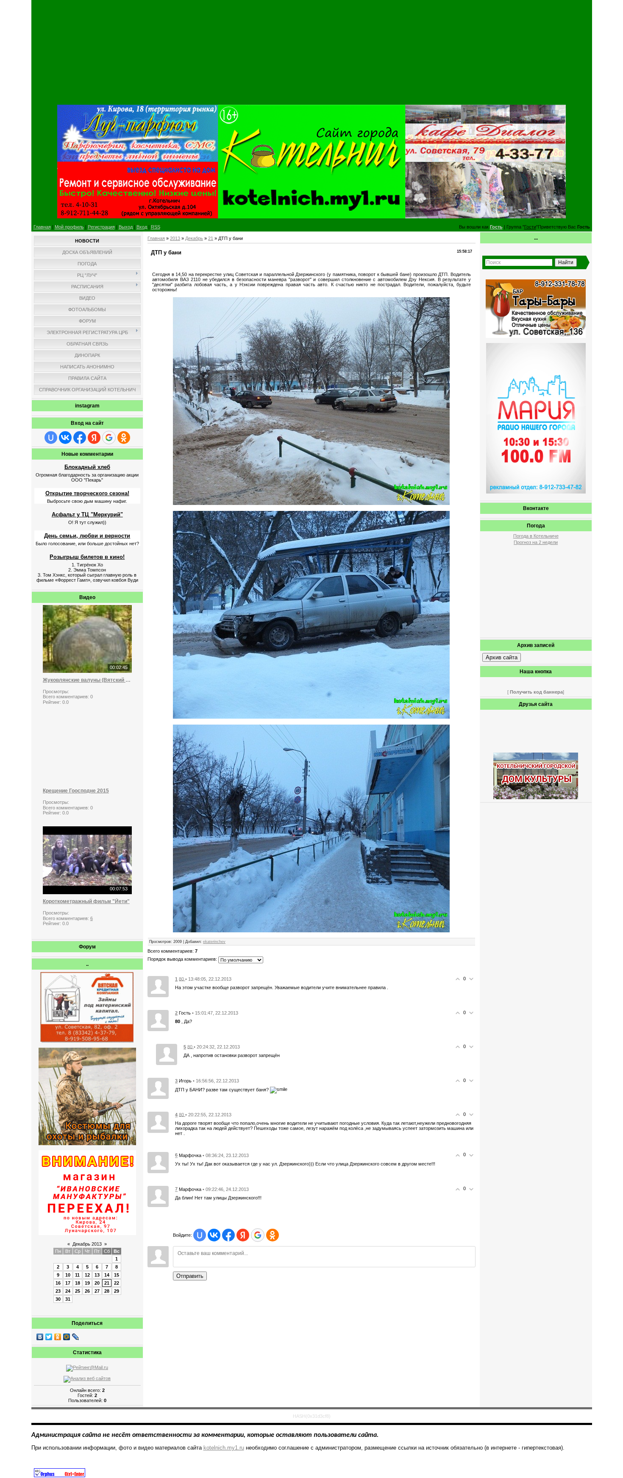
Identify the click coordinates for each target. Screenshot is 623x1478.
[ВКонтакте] (40, 1336)
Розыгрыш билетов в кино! (87, 557)
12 (87, 1274)
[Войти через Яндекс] (94, 437)
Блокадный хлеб (87, 467)
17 (67, 1283)
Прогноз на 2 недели (536, 542)
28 (106, 1291)
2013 (175, 238)
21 (106, 1283)
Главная (42, 226)
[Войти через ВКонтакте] (65, 437)
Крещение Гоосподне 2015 (76, 791)
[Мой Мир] (66, 1336)
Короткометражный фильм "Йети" (86, 901)
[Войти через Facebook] (79, 437)
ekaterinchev (214, 942)
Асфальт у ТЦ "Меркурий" (87, 514)
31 (67, 1299)
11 (77, 1274)
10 (67, 1274)
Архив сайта (501, 657)
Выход (126, 226)
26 (87, 1291)
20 (97, 1283)
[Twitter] (48, 1336)
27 (97, 1291)
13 (97, 1274)
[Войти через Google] (109, 437)
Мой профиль (69, 226)
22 (116, 1283)
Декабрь (194, 238)
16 (58, 1283)
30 (58, 1299)
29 (116, 1291)
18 (77, 1283)
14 (106, 1274)
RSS (155, 226)
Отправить (189, 1276)
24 (67, 1291)
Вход (141, 226)
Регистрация (101, 226)
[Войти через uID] (50, 437)
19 (87, 1283)
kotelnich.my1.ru (223, 1448)
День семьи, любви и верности (87, 536)
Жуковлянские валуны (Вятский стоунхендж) (87, 680)
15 (116, 1274)
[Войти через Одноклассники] (123, 437)
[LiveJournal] (75, 1336)
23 (58, 1291)
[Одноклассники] (57, 1336)
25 (77, 1291)
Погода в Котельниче (536, 535)
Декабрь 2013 (87, 1244)
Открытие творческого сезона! (87, 493)
